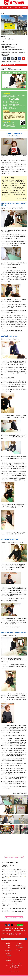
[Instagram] (6, 925)
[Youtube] (15, 925)
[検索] (26, 939)
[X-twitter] (12, 925)
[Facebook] (9, 925)
